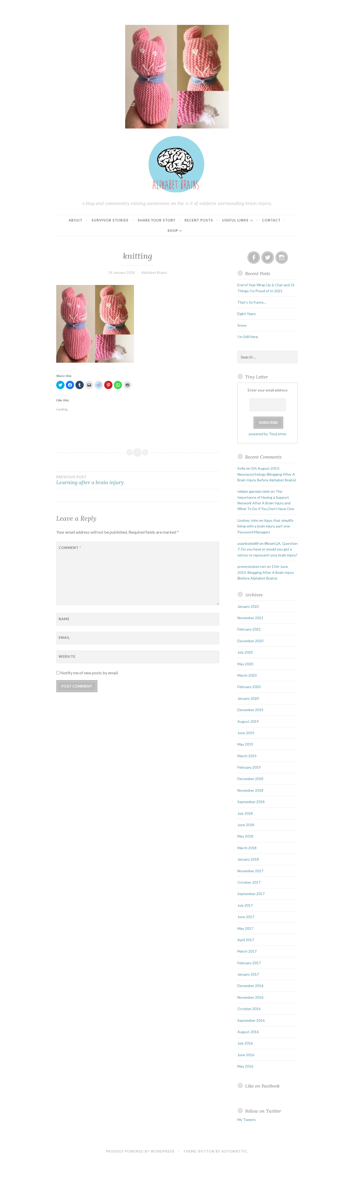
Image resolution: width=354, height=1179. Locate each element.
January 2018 (248, 859)
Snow (241, 325)
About (75, 220)
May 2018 (245, 836)
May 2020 (245, 664)
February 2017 (249, 963)
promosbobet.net (251, 566)
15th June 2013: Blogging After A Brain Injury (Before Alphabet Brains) (265, 572)
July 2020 (245, 652)
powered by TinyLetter (267, 434)
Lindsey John (247, 520)
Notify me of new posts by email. (89, 672)
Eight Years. (247, 313)
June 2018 (245, 825)
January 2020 (248, 698)
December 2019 (250, 710)
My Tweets (246, 1119)
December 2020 (250, 641)
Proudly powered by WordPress (140, 1151)
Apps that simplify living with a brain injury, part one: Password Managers (265, 526)
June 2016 (245, 1055)
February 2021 (249, 629)
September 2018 (251, 801)
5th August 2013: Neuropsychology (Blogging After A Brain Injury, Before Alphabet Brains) (266, 474)
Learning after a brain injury (90, 480)
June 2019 (245, 733)
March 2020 (247, 675)
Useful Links (235, 220)
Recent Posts (199, 220)
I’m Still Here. (248, 336)
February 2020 (249, 686)
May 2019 (245, 744)
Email (64, 637)
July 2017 (245, 905)
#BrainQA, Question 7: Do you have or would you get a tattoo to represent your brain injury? (267, 549)
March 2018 (247, 848)
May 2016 (245, 1066)
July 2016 (245, 1043)
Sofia (241, 468)
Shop (172, 230)
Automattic (234, 1151)
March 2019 (247, 756)
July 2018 (245, 813)
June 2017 (245, 916)
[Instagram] (281, 257)
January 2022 (248, 606)
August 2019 (248, 721)
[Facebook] (253, 257)
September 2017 (251, 893)
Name (64, 619)
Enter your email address (268, 390)
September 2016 (251, 1020)
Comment (70, 548)
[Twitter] (267, 257)
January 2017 (248, 974)
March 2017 (247, 951)
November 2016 (250, 997)
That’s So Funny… (251, 302)
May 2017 (245, 928)
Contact (271, 220)
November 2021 (250, 618)
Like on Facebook (262, 1086)
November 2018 (250, 790)
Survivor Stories (110, 220)
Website (67, 656)
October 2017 (248, 882)
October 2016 (248, 1008)
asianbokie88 (248, 543)
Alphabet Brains (154, 272)
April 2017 (245, 940)
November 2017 (250, 871)
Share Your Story (156, 220)
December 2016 (250, 985)
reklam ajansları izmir (253, 491)
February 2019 (249, 767)
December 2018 (250, 778)
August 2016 (248, 1032)
